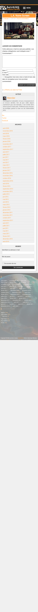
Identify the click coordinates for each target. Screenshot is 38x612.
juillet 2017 (6, 154)
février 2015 (6, 186)
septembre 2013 (8, 189)
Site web (5, 75)
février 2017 (6, 168)
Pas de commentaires (23, 18)
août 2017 (6, 152)
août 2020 (6, 128)
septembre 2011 (8, 220)
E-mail (5, 73)
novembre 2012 (8, 191)
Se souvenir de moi (10, 263)
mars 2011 (6, 233)
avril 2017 (6, 162)
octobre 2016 (7, 178)
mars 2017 (6, 165)
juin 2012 (5, 196)
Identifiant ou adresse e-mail (11, 250)
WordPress (21, 338)
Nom (4, 70)
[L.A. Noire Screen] (19, 39)
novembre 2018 (8, 131)
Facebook (5, 120)
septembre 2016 (8, 181)
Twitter (4, 118)
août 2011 (6, 223)
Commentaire (7, 53)
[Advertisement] (10, 330)
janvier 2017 (6, 170)
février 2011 (6, 236)
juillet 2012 (6, 194)
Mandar (6, 18)
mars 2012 (6, 204)
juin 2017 (5, 157)
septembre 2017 (8, 149)
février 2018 (6, 139)
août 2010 (6, 241)
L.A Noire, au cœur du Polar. (13, 90)
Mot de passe (6, 256)
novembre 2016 (8, 175)
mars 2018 (6, 136)
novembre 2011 (8, 215)
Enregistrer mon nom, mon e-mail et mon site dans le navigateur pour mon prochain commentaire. (18, 79)
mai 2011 (6, 231)
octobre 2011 (7, 218)
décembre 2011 (8, 212)
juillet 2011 (6, 225)
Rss (3, 115)
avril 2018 (6, 133)
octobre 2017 (7, 146)
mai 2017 (6, 160)
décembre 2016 (8, 173)
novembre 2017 (8, 144)
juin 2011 (5, 228)
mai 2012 (6, 199)
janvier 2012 (6, 210)
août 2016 (6, 183)
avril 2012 (6, 202)
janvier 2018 (6, 141)
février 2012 (6, 207)
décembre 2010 (8, 239)
